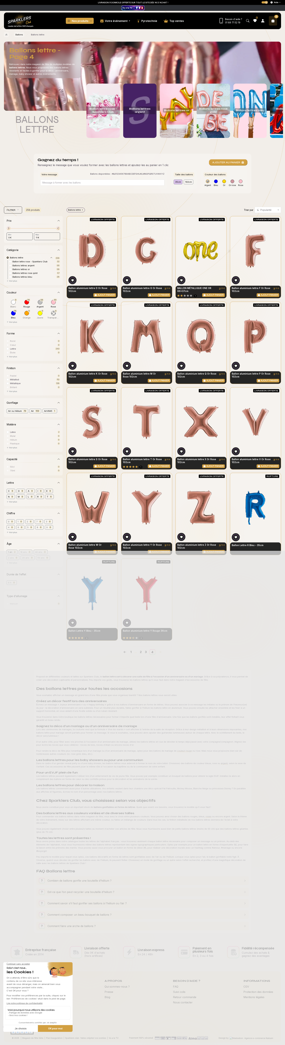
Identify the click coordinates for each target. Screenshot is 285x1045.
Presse (109, 992)
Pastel (13, 375)
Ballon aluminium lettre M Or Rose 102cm (139, 375)
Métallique (15, 383)
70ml (12, 470)
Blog (107, 997)
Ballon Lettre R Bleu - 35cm (247, 545)
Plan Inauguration (54, 1038)
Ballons (19, 34)
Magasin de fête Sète (32, 1038)
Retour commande (184, 997)
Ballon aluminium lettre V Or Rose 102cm (251, 461)
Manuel (14, 603)
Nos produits (80, 21)
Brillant (13, 387)
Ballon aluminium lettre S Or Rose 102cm (87, 461)
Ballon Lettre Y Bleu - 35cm (84, 630)
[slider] (9, 228)
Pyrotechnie (149, 21)
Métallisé (14, 379)
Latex (13, 432)
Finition (11, 368)
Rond (12, 341)
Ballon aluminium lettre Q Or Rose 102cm (196, 375)
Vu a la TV (113, 1038)
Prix (9, 220)
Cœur (13, 345)
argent (224, 763)
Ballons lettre (74, 210)
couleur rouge (184, 750)
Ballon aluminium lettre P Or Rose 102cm (251, 375)
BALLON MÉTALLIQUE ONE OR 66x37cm (194, 289)
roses (208, 816)
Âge (9, 543)
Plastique (14, 443)
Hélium (13, 439)
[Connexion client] (263, 20)
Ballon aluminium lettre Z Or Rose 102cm (196, 546)
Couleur (12, 292)
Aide (276, 2)
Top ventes (176, 21)
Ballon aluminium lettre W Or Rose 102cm (85, 546)
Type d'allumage (17, 596)
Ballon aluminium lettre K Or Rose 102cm (87, 375)
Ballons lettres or (21, 269)
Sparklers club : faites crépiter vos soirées (85, 1038)
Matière (11, 424)
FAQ (175, 986)
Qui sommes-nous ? (117, 986)
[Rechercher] (247, 20)
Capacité (12, 459)
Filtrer (11, 210)
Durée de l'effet (16, 574)
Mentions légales (253, 997)
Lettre (13, 348)
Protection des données (258, 992)
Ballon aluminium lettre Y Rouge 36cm (145, 630)
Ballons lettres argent (23, 265)
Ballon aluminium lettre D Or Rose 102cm (87, 289)
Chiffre (11, 513)
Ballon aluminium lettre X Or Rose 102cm (196, 461)
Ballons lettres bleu (22, 276)
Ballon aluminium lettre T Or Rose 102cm (142, 461)
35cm (178, 182)
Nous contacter (183, 1002)
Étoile (13, 352)
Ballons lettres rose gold (25, 273)
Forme (11, 333)
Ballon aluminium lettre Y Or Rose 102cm (142, 546)
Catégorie (12, 250)
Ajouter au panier (226, 162)
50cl (12, 466)
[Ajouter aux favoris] (72, 280)
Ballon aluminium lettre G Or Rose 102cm (142, 289)
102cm (188, 182)
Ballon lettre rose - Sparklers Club (30, 261)
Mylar (13, 436)
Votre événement (116, 21)
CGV (246, 986)
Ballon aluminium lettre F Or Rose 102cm (251, 289)
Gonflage (12, 402)
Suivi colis (179, 992)
